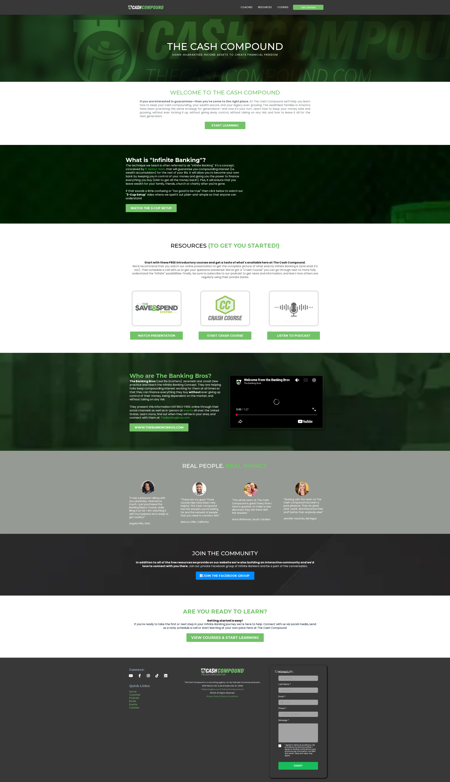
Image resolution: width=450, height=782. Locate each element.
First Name (284, 672)
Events (133, 704)
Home (133, 691)
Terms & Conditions (229, 696)
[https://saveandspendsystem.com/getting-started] (156, 308)
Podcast (134, 698)
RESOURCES (265, 7)
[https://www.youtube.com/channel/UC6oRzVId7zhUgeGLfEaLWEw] (132, 675)
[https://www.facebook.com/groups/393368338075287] (140, 675)
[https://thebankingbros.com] (222, 671)
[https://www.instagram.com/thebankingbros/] (149, 675)
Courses (134, 707)
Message (283, 720)
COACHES (246, 7)
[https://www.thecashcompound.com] (145, 7)
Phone (282, 708)
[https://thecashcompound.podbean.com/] (293, 308)
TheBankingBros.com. (175, 418)
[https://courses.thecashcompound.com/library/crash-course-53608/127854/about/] (225, 308)
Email (281, 696)
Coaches (134, 695)
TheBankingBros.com (210, 689)
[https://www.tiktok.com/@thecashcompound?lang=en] (157, 675)
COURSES (282, 7)
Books (132, 701)
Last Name (284, 684)
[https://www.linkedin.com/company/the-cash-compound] (166, 675)
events (188, 410)
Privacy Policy (213, 696)
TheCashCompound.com (232, 689)
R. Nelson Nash (155, 169)
